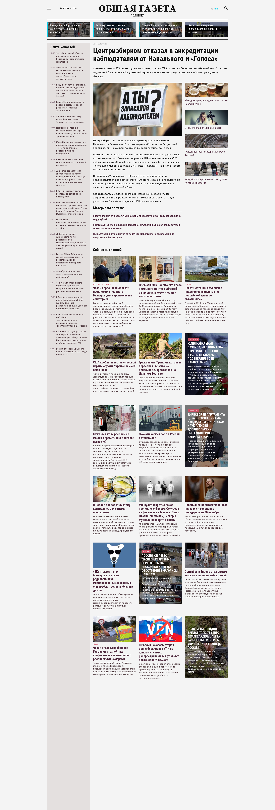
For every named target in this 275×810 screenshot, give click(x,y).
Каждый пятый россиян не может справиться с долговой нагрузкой (113, 437)
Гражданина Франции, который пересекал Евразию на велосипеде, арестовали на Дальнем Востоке (160, 368)
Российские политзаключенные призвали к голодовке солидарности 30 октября (206, 508)
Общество (193, 410)
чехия (95, 644)
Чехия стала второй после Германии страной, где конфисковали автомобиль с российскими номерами (112, 653)
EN (216, 8)
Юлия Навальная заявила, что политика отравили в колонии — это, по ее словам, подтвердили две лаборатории (205, 353)
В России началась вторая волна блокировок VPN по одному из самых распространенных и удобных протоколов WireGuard (159, 652)
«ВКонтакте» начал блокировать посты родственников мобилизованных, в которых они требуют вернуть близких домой (113, 581)
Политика (137, 15)
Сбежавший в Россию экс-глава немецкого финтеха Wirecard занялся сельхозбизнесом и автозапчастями (160, 290)
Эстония (188, 284)
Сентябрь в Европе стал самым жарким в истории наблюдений (206, 573)
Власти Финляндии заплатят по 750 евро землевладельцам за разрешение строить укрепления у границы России (204, 638)
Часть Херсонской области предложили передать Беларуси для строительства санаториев (112, 293)
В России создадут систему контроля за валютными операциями (111, 508)
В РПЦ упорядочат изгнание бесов (203, 127)
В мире (146, 552)
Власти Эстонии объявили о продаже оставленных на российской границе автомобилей (203, 293)
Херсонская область (102, 284)
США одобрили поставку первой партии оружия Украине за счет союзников (114, 366)
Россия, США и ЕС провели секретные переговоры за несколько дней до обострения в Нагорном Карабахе (160, 565)
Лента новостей (62, 47)
